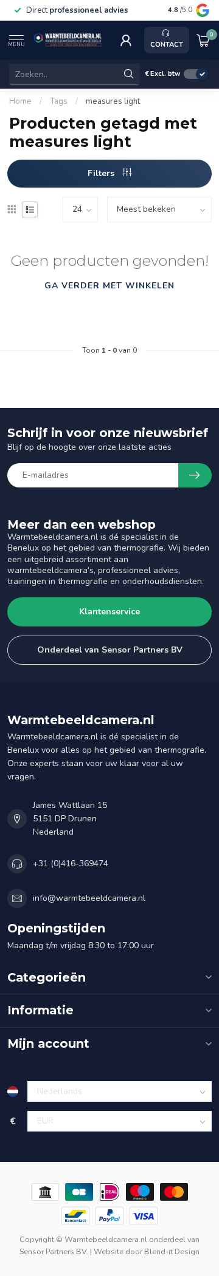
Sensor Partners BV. (53, 1251)
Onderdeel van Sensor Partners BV (109, 650)
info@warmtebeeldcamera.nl (89, 898)
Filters (102, 173)
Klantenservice (109, 611)
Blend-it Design (172, 1251)
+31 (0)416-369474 (70, 863)
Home (20, 101)
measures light (113, 101)
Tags (59, 101)
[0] (203, 40)
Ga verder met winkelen (109, 285)
